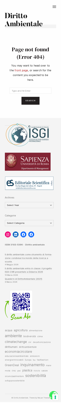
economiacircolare (18, 352)
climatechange (16, 342)
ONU (14, 371)
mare (48, 365)
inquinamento (32, 364)
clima (40, 336)
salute (44, 370)
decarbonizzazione (42, 342)
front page (21, 70)
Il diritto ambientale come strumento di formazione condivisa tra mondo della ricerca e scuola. (28, 258)
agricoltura (21, 330)
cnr (29, 342)
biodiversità (29, 336)
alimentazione (35, 330)
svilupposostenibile (15, 380)
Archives (9, 197)
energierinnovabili (14, 360)
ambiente (13, 335)
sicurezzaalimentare (14, 376)
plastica (27, 370)
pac (19, 371)
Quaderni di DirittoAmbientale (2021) (23, 279)
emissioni (35, 356)
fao (34, 360)
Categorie (10, 215)
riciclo (37, 370)
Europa (28, 360)
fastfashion (42, 360)
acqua (8, 330)
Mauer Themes (44, 398)
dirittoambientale (28, 347)
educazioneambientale (16, 356)
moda (7, 371)
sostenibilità (35, 375)
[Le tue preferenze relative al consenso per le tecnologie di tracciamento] (55, 397)
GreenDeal (12, 365)
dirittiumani (11, 346)
